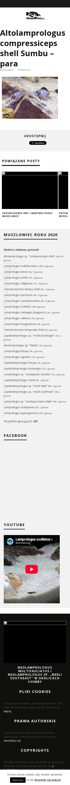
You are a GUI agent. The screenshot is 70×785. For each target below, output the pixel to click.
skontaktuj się (12, 740)
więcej (7, 711)
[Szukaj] (67, 3)
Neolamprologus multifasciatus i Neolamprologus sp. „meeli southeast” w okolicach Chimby (35, 674)
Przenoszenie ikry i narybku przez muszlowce (27, 215)
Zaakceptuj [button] (17, 780)
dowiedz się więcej (47, 780)
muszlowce (6, 70)
